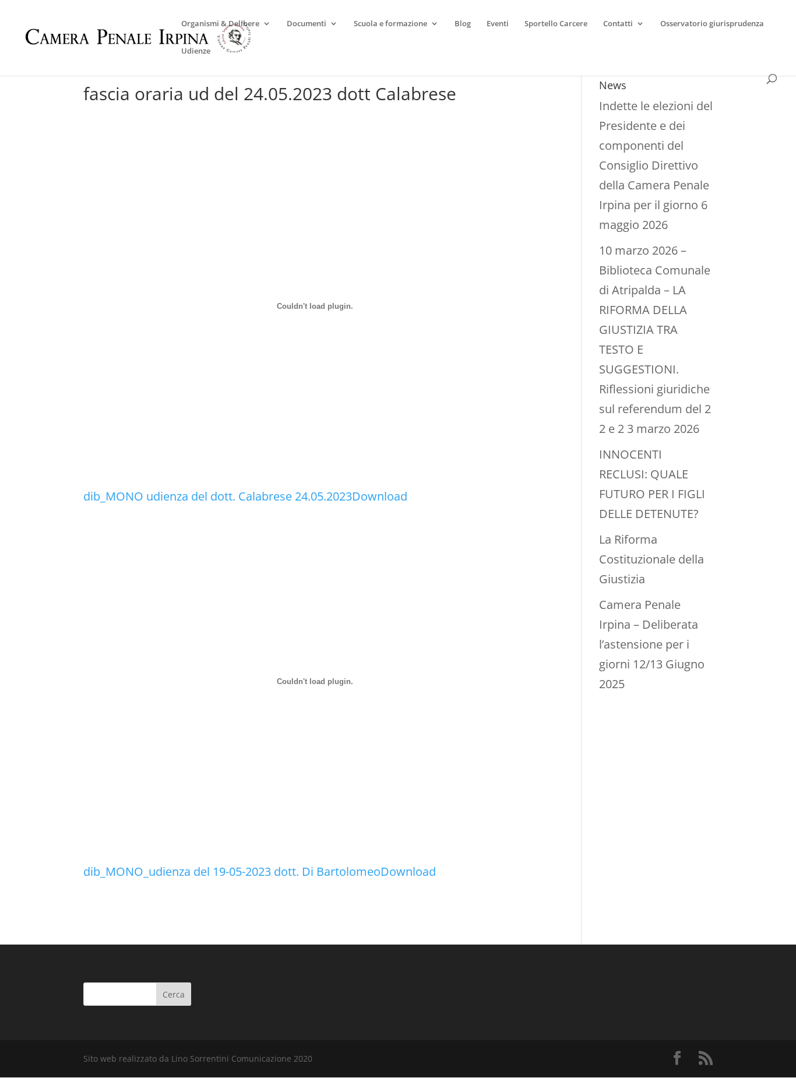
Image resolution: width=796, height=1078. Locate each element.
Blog (463, 24)
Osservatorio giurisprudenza (712, 24)
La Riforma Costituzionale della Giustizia (651, 559)
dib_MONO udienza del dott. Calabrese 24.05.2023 (217, 496)
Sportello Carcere (555, 24)
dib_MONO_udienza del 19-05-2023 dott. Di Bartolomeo (232, 871)
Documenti (306, 24)
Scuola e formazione (390, 24)
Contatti (618, 24)
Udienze (195, 51)
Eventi (498, 24)
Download (379, 496)
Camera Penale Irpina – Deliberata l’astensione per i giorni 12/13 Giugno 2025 (652, 644)
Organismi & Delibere (220, 24)
